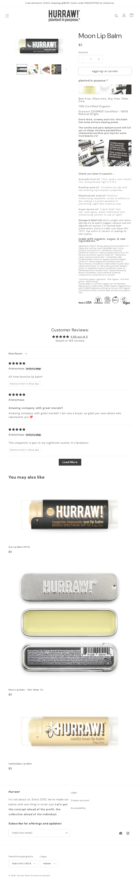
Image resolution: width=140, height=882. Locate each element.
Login (74, 792)
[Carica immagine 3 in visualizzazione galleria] (45, 69)
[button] (7, 16)
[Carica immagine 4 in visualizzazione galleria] (56, 69)
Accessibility (78, 808)
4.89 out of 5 (79, 337)
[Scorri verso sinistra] (12, 69)
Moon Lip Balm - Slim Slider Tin (26, 689)
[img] (17, 363)
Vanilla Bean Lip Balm (20, 763)
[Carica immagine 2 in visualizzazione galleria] (33, 69)
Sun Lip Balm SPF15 (19, 547)
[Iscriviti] (66, 833)
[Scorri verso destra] (66, 69)
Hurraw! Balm (23, 875)
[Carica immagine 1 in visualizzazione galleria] (22, 69)
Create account (80, 800)
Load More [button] (70, 462)
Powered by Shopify (40, 875)
